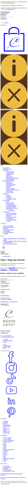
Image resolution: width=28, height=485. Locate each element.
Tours (4, 443)
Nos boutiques (9, 218)
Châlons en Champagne (8, 449)
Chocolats (12, 268)
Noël (4, 427)
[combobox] (7, 17)
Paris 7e (5, 453)
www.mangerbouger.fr (5, 483)
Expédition (5, 468)
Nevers (5, 445)
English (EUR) (6, 256)
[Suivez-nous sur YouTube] (11, 395)
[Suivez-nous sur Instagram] (11, 373)
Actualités (8, 221)
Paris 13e (5, 454)
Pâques (5, 430)
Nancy (4, 446)
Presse (4, 342)
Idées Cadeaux (6, 425)
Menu (2, 165)
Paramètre (3, 251)
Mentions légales (7, 347)
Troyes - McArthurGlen (8, 440)
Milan (4, 457)
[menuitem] (6, 167)
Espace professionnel (5, 11)
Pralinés (4, 270)
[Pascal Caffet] (10, 109)
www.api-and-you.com (14, 481)
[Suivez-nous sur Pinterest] (11, 417)
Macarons (14, 270)
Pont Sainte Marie (7, 441)
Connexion (5, 22)
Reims (4, 444)
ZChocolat (3, 478)
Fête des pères (6, 432)
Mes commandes (7, 467)
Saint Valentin (6, 429)
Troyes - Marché (7, 439)
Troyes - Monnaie (7, 437)
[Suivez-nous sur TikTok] (11, 384)
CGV (4, 344)
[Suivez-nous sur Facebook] (11, 361)
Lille (4, 461)
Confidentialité (6, 345)
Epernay (5, 459)
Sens (4, 456)
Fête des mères (6, 431)
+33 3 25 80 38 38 (7, 335)
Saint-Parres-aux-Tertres (8, 458)
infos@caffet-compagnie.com (7, 336)
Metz (4, 448)
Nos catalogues (6, 426)
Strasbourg (5, 450)
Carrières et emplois (7, 340)
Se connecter (6, 466)
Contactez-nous (4, 333)
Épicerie (5, 423)
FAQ (4, 348)
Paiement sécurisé (7, 470)
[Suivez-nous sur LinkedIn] (11, 406)
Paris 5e (5, 452)
